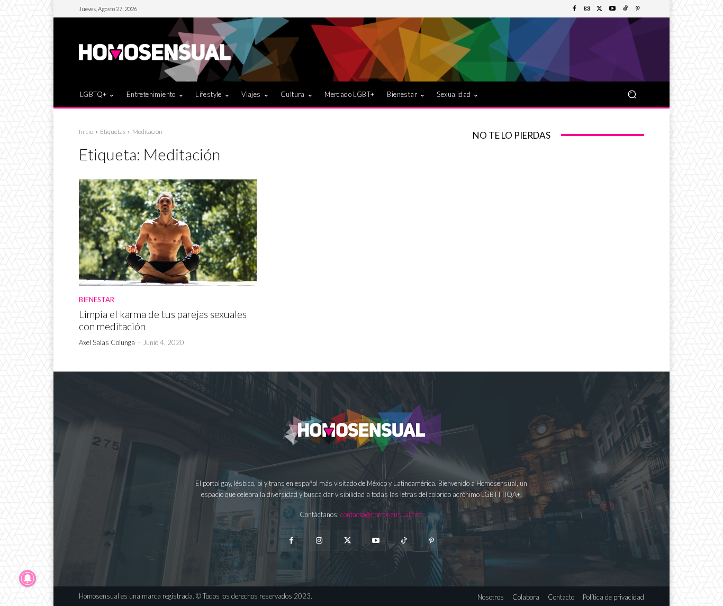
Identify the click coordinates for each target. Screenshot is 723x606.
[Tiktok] (403, 540)
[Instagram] (587, 9)
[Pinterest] (637, 9)
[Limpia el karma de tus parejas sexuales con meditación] (168, 232)
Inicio (86, 131)
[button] (631, 94)
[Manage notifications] (27, 578)
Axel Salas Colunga (107, 342)
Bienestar (96, 299)
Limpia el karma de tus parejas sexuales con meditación (163, 320)
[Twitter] (599, 9)
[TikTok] (625, 9)
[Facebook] (574, 9)
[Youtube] (612, 9)
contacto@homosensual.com (382, 514)
